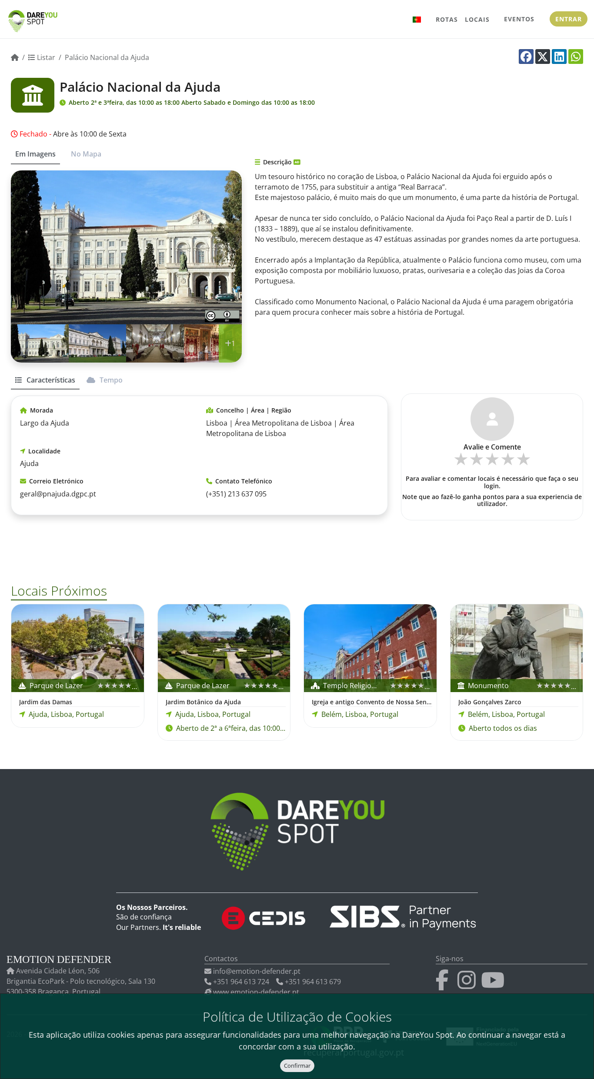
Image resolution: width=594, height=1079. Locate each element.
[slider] (492, 462)
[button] (417, 19)
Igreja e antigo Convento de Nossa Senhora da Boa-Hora (372, 702)
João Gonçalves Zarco (489, 702)
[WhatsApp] (575, 56)
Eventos (519, 19)
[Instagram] (468, 985)
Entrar (568, 19)
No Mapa (86, 154)
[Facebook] (526, 56)
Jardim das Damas (45, 702)
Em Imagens (35, 154)
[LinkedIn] (559, 56)
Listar (45, 57)
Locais (477, 19)
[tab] (45, 383)
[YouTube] (494, 985)
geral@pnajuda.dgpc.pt (58, 494)
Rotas (447, 19)
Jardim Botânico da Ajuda (203, 702)
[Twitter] (542, 56)
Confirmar (297, 1065)
